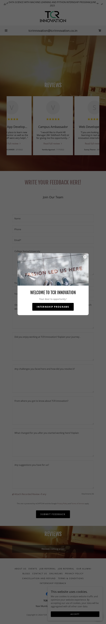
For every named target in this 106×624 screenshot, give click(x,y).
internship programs (53, 306)
